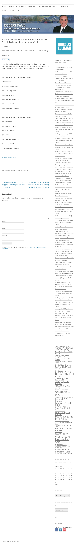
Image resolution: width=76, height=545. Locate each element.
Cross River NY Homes (61, 391)
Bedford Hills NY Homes (63, 366)
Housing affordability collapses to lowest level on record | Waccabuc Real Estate (64, 311)
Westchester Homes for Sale (63, 439)
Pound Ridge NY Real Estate (64, 418)
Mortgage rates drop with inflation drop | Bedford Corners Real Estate (64, 100)
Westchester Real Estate (63, 453)
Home (3, 6)
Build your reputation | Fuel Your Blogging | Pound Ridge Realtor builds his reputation (13, 184)
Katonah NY (69, 397)
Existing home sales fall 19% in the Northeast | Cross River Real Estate (64, 129)
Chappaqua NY (59, 380)
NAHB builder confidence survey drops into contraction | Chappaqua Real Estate (64, 229)
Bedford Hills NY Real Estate (63, 368)
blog (17, 170)
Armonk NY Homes (64, 347)
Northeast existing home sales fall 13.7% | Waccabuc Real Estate (63, 189)
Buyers (4, 10)
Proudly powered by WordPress (10, 541)
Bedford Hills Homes (60, 364)
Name (4, 221)
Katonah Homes (60, 397)
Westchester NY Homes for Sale (62, 450)
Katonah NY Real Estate (63, 404)
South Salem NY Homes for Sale (63, 425)
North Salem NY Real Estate (62, 408)
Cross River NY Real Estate (63, 393)
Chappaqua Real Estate (61, 390)
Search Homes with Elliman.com (48, 6)
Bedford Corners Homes (62, 355)
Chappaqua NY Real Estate (62, 387)
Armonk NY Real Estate (63, 352)
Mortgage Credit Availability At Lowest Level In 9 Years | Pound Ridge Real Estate (64, 154)
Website (4, 235)
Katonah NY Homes (61, 399)
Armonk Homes (59, 346)
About (20, 10)
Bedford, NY (64, 6)
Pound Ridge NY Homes (62, 413)
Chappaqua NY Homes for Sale (62, 385)
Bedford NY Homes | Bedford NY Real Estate (22, 6)
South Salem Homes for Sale (63, 423)
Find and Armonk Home (9, 157)
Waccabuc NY (58, 432)
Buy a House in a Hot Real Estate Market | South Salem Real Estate (64, 304)
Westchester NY (60, 444)
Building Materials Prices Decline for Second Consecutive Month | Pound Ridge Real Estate (64, 94)
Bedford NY (58, 370)
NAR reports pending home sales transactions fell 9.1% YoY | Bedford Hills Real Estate (64, 329)
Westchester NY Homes (62, 446)
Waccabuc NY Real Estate (62, 433)
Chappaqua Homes (61, 378)
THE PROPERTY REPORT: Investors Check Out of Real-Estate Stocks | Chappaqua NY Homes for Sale (38, 184)
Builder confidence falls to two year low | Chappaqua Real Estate (63, 278)
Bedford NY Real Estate (64, 375)
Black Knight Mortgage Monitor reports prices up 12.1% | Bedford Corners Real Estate (63, 160)
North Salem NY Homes (61, 406)
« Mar (56, 484)
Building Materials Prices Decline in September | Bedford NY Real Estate (64, 147)
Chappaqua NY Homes (62, 382)
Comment (5, 201)
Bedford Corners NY (60, 357)
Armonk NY (67, 346)
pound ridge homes (60, 411)
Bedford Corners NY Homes (62, 359)
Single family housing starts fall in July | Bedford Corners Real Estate (64, 222)
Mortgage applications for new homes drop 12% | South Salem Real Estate (64, 245)
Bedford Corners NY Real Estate (63, 362)
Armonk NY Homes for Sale (62, 349)
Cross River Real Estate (61, 396)
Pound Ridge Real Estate (62, 421)
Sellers (12, 10)
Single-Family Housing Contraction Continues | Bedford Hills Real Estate (64, 78)
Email (4, 228)
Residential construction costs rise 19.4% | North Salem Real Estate (63, 293)
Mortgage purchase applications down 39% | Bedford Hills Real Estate (64, 140)
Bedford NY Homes (64, 371)
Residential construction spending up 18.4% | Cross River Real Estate (64, 318)
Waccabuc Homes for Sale (63, 429)
